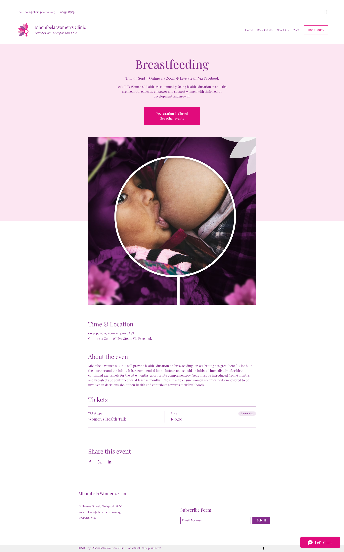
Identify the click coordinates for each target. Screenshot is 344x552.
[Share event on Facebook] (90, 461)
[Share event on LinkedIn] (109, 461)
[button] (283, 30)
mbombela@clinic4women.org (36, 12)
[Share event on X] (100, 461)
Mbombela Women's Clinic (60, 27)
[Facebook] (326, 12)
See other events (172, 118)
